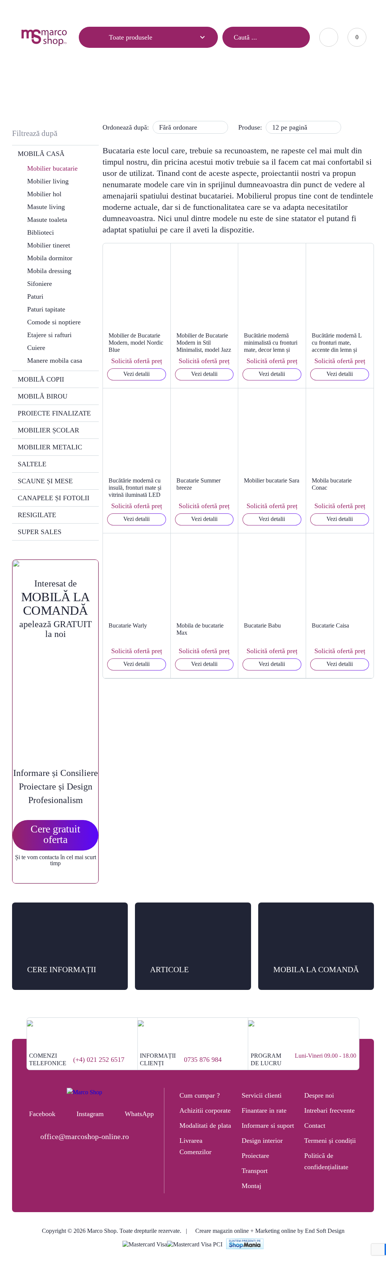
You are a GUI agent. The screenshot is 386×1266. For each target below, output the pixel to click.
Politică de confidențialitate (326, 1161)
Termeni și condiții (330, 1140)
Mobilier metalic (50, 447)
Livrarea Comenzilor (195, 1146)
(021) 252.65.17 (215, 9)
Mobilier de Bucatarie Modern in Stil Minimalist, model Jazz (203, 342)
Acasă (141, 89)
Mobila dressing (49, 271)
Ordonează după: (126, 127)
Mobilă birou (42, 396)
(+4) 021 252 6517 (98, 1059)
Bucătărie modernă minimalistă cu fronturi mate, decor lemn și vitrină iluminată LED (270, 342)
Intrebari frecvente (329, 1110)
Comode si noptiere (54, 322)
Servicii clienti (262, 1095)
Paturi (35, 296)
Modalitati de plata (205, 1125)
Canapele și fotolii (53, 498)
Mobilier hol (44, 194)
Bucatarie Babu (262, 625)
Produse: (250, 127)
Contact (99, 10)
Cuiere (36, 347)
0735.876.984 (260, 9)
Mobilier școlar (48, 430)
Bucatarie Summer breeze (198, 484)
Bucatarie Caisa (330, 625)
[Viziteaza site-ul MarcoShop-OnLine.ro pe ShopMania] (245, 1245)
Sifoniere (39, 283)
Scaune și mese (45, 481)
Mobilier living (48, 181)
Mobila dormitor (49, 258)
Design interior (262, 1140)
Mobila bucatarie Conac (332, 484)
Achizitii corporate (205, 1110)
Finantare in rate (264, 1110)
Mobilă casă (173, 89)
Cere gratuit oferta (55, 834)
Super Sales (39, 532)
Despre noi (319, 1095)
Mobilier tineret (48, 245)
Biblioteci (40, 232)
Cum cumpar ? (199, 1095)
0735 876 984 (203, 1059)
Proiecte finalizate (54, 413)
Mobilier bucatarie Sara (271, 480)
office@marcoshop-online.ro (84, 1136)
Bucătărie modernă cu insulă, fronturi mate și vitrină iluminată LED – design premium (135, 487)
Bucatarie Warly (128, 625)
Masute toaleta (47, 219)
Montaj (251, 1186)
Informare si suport (268, 1125)
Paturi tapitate (46, 309)
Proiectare (255, 1155)
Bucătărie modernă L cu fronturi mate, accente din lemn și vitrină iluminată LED (338, 342)
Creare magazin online (222, 1231)
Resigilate (37, 515)
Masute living (46, 207)
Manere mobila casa (54, 360)
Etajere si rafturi (49, 335)
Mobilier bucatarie (52, 168)
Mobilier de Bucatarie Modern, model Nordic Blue (136, 342)
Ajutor (65, 10)
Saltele (32, 464)
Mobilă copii (41, 379)
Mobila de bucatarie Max (200, 629)
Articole (30, 10)
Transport (255, 1170)
